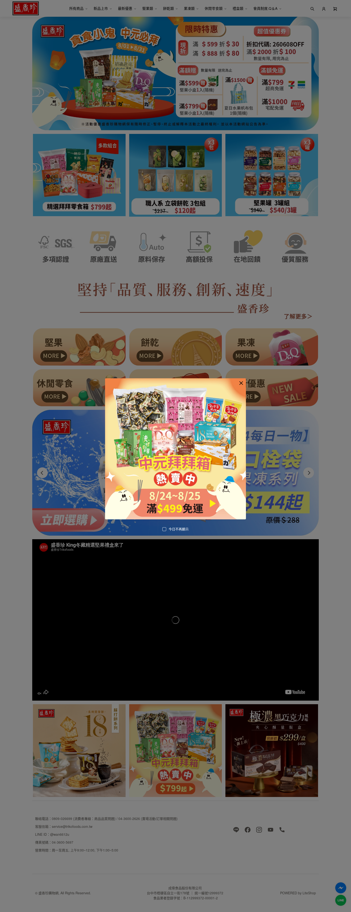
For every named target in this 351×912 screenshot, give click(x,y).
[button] (241, 383)
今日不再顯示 (179, 529)
